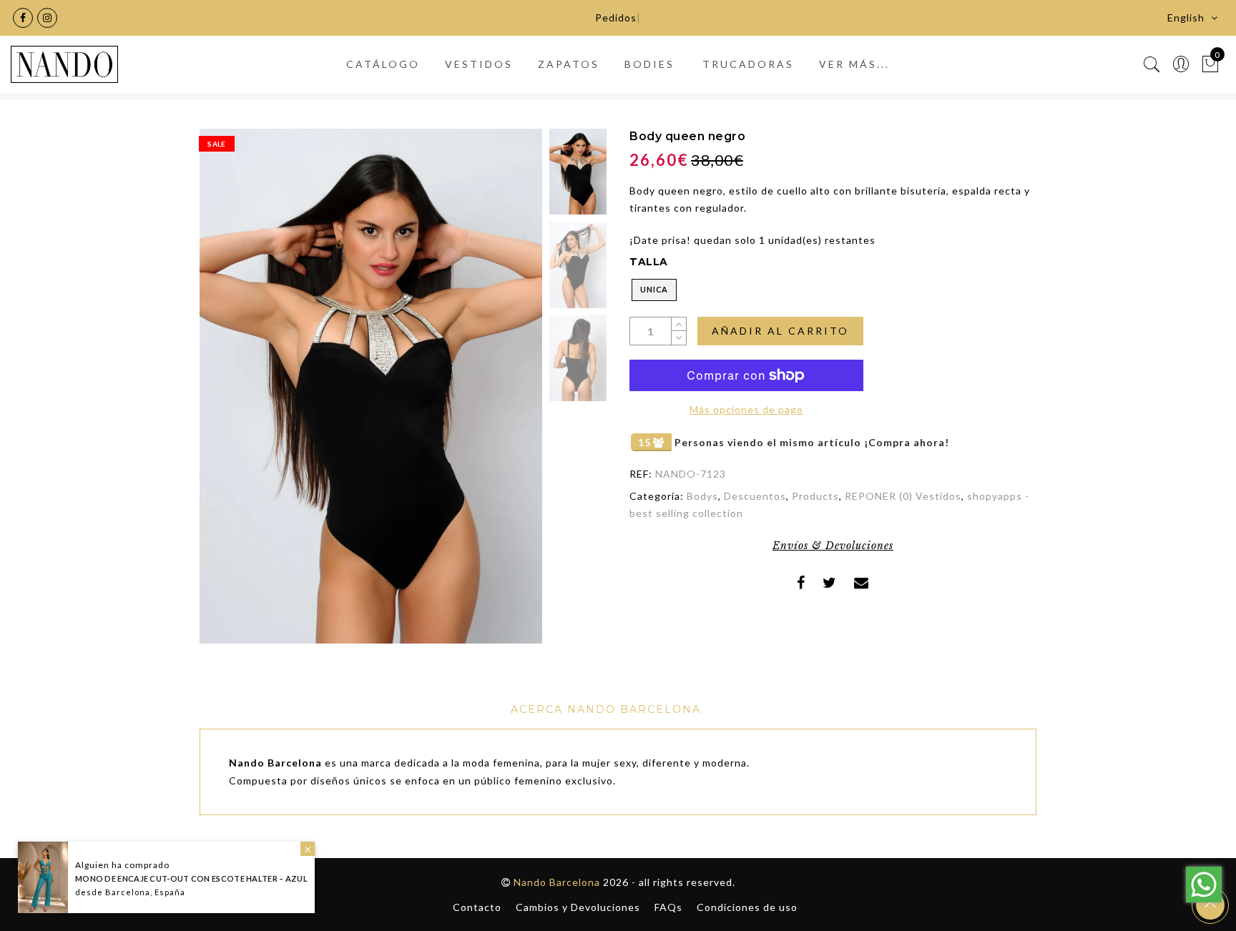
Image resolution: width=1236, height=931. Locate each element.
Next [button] (498, 394)
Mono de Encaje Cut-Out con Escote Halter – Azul (191, 878)
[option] (371, 386)
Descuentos (755, 496)
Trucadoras (748, 64)
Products (815, 496)
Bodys (702, 496)
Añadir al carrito (780, 331)
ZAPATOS (568, 64)
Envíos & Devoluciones (832, 545)
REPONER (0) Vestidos (903, 496)
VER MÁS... (854, 64)
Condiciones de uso (747, 907)
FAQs (668, 907)
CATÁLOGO (383, 64)
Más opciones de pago (746, 409)
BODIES (649, 64)
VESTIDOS (479, 64)
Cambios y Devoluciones (578, 907)
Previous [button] (226, 394)
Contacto (477, 907)
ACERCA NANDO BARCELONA (606, 709)
